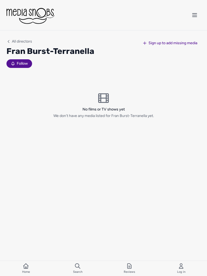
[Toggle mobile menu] (195, 15)
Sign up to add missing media (173, 43)
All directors (22, 41)
